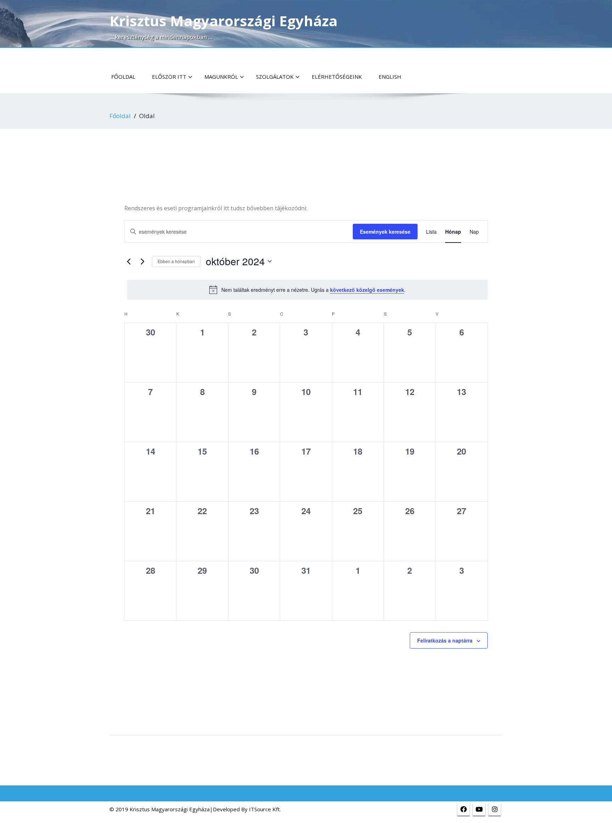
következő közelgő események (367, 289)
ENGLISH (390, 76)
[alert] (307, 290)
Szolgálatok (275, 76)
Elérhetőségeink (337, 76)
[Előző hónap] (128, 261)
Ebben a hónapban (176, 261)
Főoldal (123, 76)
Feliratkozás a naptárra (444, 640)
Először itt (169, 76)
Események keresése (385, 231)
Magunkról (221, 76)
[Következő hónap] (142, 261)
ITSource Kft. (265, 809)
